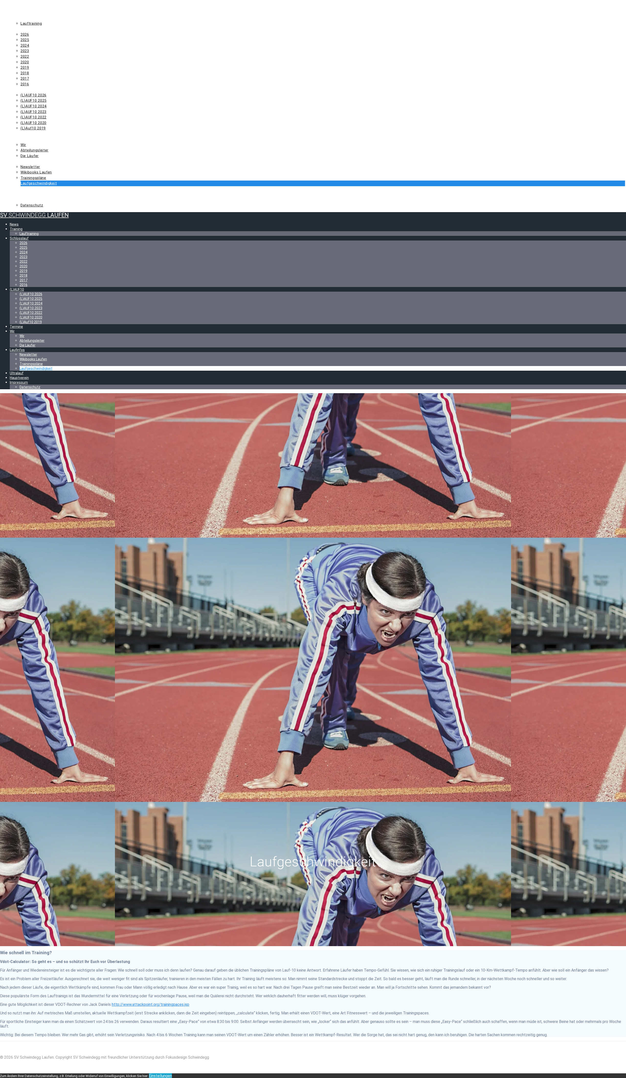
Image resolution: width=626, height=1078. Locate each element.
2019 (25, 67)
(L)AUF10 (19, 90)
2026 (25, 34)
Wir (14, 139)
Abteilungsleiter (34, 150)
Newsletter (30, 167)
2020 (25, 62)
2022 (25, 56)
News (16, 12)
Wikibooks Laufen (36, 172)
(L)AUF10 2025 (33, 100)
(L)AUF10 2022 (33, 117)
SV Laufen (34, 215)
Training (19, 18)
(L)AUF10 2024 (33, 106)
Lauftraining (31, 23)
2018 (25, 73)
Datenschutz (32, 205)
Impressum (22, 200)
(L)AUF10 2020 (33, 123)
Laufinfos (20, 161)
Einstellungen (160, 1075)
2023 (25, 51)
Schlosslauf (23, 29)
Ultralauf (21, 189)
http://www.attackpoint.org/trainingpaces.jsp (150, 1004)
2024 (25, 45)
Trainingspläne (33, 178)
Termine (19, 134)
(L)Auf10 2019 (33, 128)
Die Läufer (30, 156)
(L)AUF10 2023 (33, 112)
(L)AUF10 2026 (33, 95)
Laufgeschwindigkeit (39, 183)
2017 (25, 78)
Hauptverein (23, 194)
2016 (25, 84)
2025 (25, 40)
